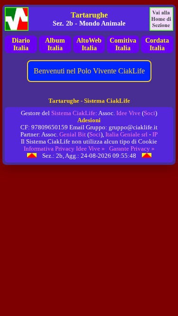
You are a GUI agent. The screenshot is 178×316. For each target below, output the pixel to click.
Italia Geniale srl (126, 134)
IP (155, 134)
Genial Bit (72, 134)
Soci (149, 113)
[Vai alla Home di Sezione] (161, 19)
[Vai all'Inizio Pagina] (32, 156)
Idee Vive (128, 113)
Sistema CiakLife (73, 113)
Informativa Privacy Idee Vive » (64, 148)
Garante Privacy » (132, 148)
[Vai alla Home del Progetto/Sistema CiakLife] (16, 19)
